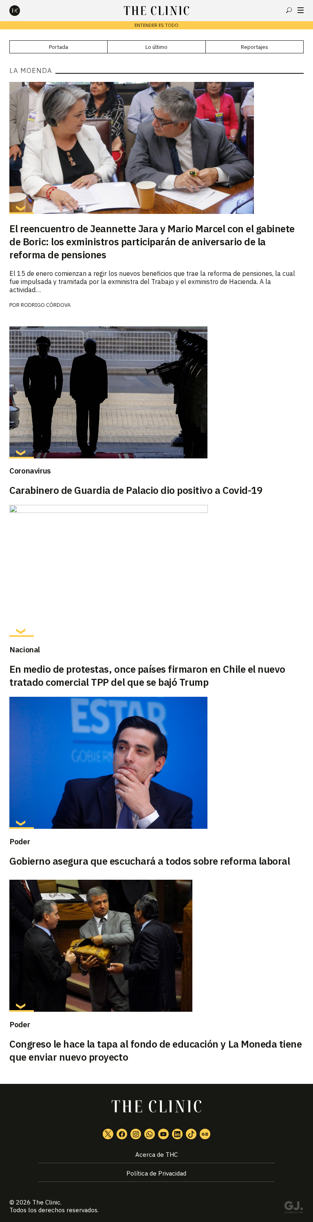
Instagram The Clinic (135, 1134)
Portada (58, 47)
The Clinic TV (163, 1134)
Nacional (24, 649)
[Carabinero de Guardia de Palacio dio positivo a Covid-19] (156, 392)
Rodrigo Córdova (46, 305)
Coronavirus (30, 471)
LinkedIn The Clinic (177, 1134)
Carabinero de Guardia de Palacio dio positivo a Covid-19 (135, 490)
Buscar (289, 10)
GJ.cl (293, 1208)
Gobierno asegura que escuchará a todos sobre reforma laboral (149, 861)
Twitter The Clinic (108, 1134)
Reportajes (254, 47)
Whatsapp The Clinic (149, 1134)
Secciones (301, 10)
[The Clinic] (21, 10)
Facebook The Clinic (122, 1134)
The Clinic (46, 1202)
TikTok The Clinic (191, 1134)
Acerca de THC (156, 1154)
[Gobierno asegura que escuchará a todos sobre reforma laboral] (156, 763)
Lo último (156, 47)
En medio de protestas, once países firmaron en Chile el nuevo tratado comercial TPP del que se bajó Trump (147, 676)
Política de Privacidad (156, 1173)
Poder (19, 841)
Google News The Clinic (205, 1134)
